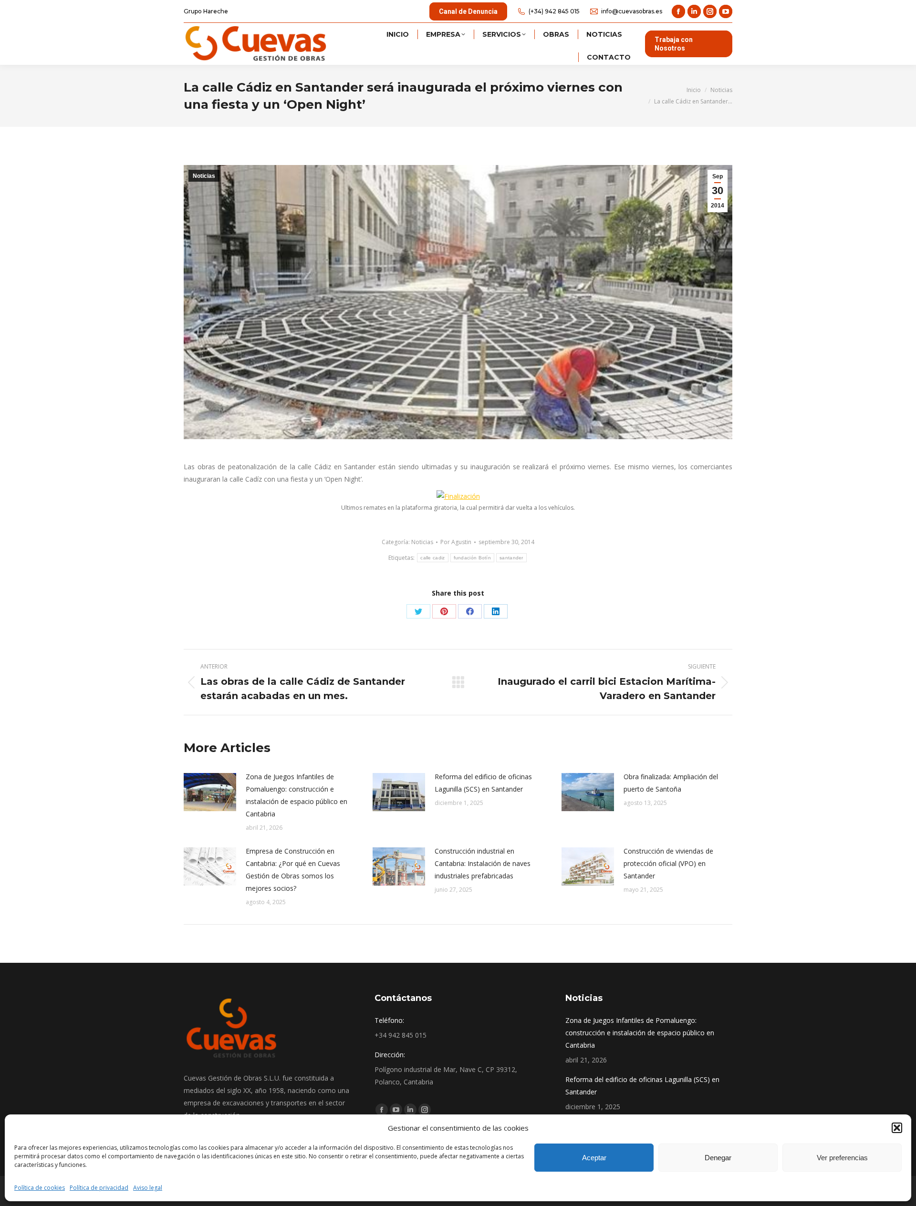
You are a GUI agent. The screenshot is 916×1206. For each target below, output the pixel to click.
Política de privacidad (99, 1188)
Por (455, 542)
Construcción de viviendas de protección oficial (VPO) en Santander (668, 863)
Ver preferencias (842, 1158)
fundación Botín (472, 557)
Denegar (718, 1158)
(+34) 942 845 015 (554, 11)
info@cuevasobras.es (631, 11)
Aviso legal (147, 1188)
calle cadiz (432, 557)
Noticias (204, 176)
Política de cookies (39, 1188)
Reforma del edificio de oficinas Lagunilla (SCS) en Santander (483, 783)
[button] (897, 1128)
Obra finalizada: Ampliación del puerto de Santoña (671, 783)
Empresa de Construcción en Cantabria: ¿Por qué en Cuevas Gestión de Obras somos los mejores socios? (293, 869)
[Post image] (210, 792)
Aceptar (594, 1158)
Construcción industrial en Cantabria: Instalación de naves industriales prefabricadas (483, 863)
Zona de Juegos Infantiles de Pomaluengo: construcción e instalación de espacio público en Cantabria (296, 795)
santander (511, 557)
